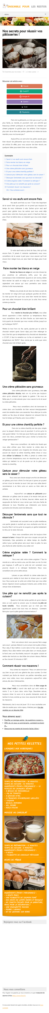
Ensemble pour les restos (13, 72)
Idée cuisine (32, 72)
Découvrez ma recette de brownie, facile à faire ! (21, 729)
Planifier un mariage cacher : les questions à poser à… (24, 720)
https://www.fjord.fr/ (19, 996)
